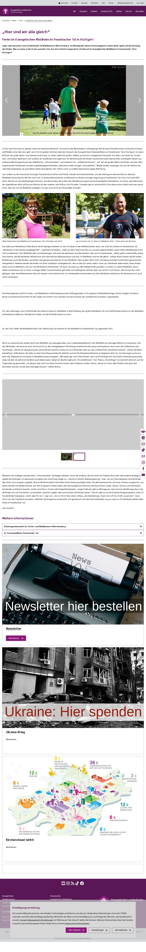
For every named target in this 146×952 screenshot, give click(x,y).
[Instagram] (68, 883)
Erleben (94, 11)
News (14, 20)
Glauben (83, 11)
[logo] (17, 11)
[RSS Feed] (73, 883)
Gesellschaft (106, 11)
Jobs (103, 3)
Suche (141, 3)
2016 (21, 20)
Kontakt (75, 3)
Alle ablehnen (121, 930)
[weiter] (140, 100)
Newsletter (13, 628)
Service (129, 11)
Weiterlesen (15, 639)
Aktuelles (140, 11)
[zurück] (5, 100)
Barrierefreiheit (126, 3)
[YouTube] (63, 883)
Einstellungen (98, 930)
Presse (111, 3)
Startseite (64, 3)
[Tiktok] (77, 883)
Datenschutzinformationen (77, 923)
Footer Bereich (6, 889)
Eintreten (94, 3)
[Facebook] (82, 883)
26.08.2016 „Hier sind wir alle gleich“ (39, 20)
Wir (74, 11)
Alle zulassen (74, 930)
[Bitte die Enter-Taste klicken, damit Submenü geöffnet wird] (77, 11)
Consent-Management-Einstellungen (36, 920)
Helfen (119, 11)
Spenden (84, 3)
